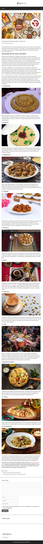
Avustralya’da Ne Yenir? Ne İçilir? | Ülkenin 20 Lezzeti (14, 474)
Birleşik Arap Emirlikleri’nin (12, 284)
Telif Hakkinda (5, 537)
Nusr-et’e (4, 73)
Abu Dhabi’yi (15, 253)
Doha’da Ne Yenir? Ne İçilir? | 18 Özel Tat (11, 472)
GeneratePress (27, 542)
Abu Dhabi (5, 470)
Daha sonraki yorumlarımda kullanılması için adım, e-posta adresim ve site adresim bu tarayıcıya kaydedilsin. (21, 507)
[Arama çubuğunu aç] (41, 8)
